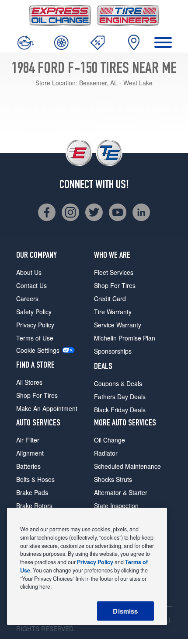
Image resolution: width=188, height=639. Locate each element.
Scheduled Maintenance (127, 466)
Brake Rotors (34, 505)
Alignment (30, 453)
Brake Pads (32, 492)
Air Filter (27, 439)
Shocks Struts (113, 479)
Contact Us (31, 285)
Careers (27, 298)
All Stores (29, 382)
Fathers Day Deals (120, 396)
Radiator (106, 453)
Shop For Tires (37, 395)
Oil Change (109, 439)
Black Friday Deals (120, 409)
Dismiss (125, 611)
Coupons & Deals (118, 383)
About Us (29, 272)
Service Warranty (117, 324)
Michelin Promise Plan (124, 338)
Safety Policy (34, 311)
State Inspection (116, 505)
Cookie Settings (37, 350)
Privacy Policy (35, 324)
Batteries (28, 466)
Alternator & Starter (120, 492)
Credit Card (110, 298)
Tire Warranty (113, 311)
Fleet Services (113, 272)
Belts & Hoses (35, 479)
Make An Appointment (46, 408)
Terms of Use (34, 338)
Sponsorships (113, 351)
